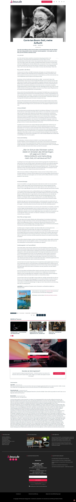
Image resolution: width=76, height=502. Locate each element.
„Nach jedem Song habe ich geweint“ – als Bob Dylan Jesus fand (62, 466)
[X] (62, 2)
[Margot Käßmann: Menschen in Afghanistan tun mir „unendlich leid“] (37, 326)
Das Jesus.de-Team (5, 439)
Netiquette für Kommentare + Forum (8, 441)
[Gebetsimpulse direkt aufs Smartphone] (38, 443)
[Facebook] (56, 2)
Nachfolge (40, 45)
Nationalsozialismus (34, 313)
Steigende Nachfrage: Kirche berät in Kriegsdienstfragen (61, 460)
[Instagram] (59, 2)
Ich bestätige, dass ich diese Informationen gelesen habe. (38, 362)
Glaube (35, 45)
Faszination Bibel (49, 291)
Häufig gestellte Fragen (6, 440)
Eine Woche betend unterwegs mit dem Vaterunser (60, 458)
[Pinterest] (42, 315)
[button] (54, 2)
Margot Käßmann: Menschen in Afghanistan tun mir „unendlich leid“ (37, 333)
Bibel (17, 313)
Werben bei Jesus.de (5, 444)
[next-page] (12, 335)
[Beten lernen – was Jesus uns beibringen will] (57, 326)
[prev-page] (11, 335)
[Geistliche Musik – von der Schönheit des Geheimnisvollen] (18, 326)
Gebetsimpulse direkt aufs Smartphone (36, 446)
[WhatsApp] (45, 315)
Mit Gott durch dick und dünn (51, 295)
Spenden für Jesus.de (5, 443)
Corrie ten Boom (21, 313)
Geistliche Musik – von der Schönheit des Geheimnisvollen (18, 333)
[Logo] (13, 456)
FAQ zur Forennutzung (6, 442)
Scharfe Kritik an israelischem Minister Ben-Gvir (60, 464)
